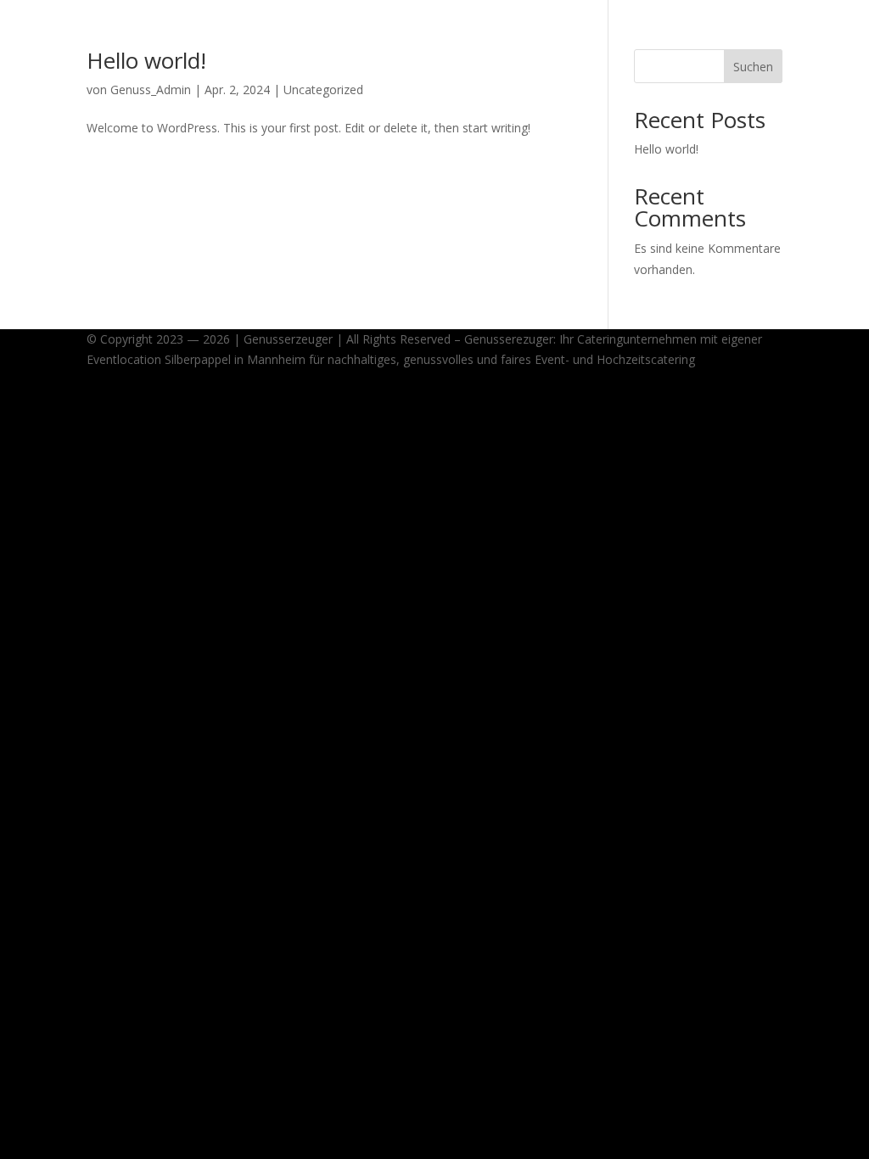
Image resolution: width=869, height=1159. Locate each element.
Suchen (753, 67)
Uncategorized (323, 89)
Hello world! (146, 60)
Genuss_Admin (150, 89)
